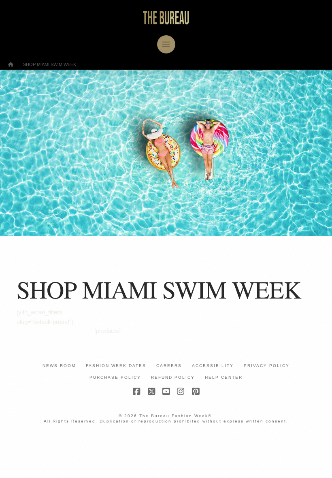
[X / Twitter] (151, 391)
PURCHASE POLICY (115, 377)
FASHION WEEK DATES (116, 365)
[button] (166, 44)
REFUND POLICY (173, 377)
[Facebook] (136, 391)
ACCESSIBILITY (213, 365)
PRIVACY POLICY (266, 365)
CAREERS (169, 365)
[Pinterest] (195, 391)
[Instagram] (180, 391)
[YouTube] (166, 391)
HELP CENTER (224, 377)
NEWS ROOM (59, 365)
